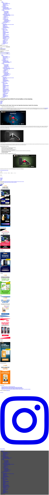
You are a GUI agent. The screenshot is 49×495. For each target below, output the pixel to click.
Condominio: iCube (5, 22)
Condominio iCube (5, 78)
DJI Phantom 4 (4, 28)
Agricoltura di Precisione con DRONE (7, 8)
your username (8, 46)
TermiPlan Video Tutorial (7, 15)
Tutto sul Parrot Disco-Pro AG (4, 170)
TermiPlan (4, 25)
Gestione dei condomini (5, 5)
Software (3, 63)
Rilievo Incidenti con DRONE (6, 9)
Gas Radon (4, 59)
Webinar (3, 2)
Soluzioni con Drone (5, 4)
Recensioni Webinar (5, 56)
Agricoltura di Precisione (6, 85)
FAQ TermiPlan (6, 16)
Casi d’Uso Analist (6, 11)
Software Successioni (5, 80)
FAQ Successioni (6, 21)
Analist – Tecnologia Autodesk (6, 3)
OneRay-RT (4, 71)
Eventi (3, 30)
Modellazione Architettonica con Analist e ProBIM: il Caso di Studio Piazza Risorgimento (12, 387)
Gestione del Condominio (6, 36)
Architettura (4, 33)
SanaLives (4, 92)
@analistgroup (8, 390)
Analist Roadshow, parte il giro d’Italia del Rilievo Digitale (8, 386)
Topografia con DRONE (5, 7)
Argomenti (3, 82)
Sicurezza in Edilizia (5, 40)
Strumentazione (5, 41)
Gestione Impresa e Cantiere (6, 14)
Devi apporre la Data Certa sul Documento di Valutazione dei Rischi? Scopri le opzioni (14, 181)
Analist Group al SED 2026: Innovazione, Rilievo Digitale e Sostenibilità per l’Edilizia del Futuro (12, 388)
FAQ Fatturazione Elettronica (6, 75)
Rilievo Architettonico (6, 66)
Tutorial (2, 23)
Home (2, 1)
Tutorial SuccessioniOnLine (7, 20)
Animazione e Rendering (6, 32)
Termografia (4, 42)
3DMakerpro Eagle (5, 29)
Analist (4, 10)
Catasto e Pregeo (6, 12)
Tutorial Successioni (6, 73)
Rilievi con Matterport (5, 83)
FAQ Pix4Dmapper (6, 17)
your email (7, 50)
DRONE (4, 35)
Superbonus (4, 31)
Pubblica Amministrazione (6, 38)
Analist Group (3, 97)
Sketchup (4, 94)
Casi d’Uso (4, 87)
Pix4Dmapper (4, 37)
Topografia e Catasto (5, 43)
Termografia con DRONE (6, 61)
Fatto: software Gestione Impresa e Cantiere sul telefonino (10, 182)
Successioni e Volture (5, 19)
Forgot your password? (3, 48)
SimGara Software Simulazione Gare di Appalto (8, 24)
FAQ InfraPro (5, 13)
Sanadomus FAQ (6, 39)
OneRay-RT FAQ (6, 18)
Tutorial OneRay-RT (5, 26)
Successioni (4, 58)
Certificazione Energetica (6, 34)
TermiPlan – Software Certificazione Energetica (8, 68)
